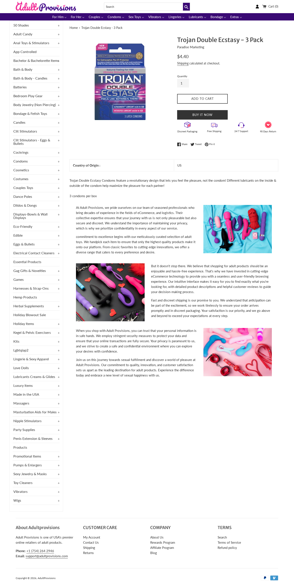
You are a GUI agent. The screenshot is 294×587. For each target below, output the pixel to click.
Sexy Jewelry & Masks (30, 474)
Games (18, 279)
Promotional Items (27, 456)
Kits (16, 341)
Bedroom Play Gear (28, 96)
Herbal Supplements (28, 306)
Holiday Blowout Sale (29, 315)
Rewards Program (162, 542)
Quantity (182, 76)
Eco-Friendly (22, 226)
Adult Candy (22, 34)
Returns (88, 553)
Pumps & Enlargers (27, 465)
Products (20, 447)
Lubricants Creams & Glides (34, 377)
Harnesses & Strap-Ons (31, 288)
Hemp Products (25, 297)
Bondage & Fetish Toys (30, 113)
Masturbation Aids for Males (35, 412)
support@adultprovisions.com (47, 556)
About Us (157, 537)
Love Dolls (21, 368)
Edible (18, 235)
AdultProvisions (47, 578)
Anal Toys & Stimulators (31, 43)
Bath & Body (22, 69)
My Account (91, 537)
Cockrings (20, 152)
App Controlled (25, 52)
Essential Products (27, 262)
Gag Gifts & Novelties (29, 271)
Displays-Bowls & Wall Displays (30, 216)
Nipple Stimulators (27, 421)
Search (222, 537)
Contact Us (91, 542)
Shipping (183, 63)
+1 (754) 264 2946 (40, 551)
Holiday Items (23, 324)
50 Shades (21, 25)
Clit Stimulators (25, 131)
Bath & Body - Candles (30, 78)
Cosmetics (21, 170)
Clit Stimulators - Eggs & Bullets (31, 141)
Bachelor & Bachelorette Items (36, 60)
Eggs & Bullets (24, 244)
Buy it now (202, 115)
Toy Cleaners (22, 483)
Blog (153, 553)
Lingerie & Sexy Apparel (31, 359)
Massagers (21, 403)
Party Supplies (24, 430)
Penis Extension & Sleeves (33, 438)
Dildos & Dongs (25, 205)
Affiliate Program (162, 548)
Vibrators (20, 491)
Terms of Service (229, 542)
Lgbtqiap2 (20, 350)
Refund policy (227, 548)
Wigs (17, 500)
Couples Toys (23, 188)
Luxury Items (23, 385)
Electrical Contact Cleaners (33, 253)
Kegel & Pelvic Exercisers (32, 332)
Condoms (20, 161)
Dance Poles (22, 196)
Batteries (20, 87)
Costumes (20, 179)
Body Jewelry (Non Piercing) (34, 105)
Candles (19, 122)
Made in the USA (26, 394)
